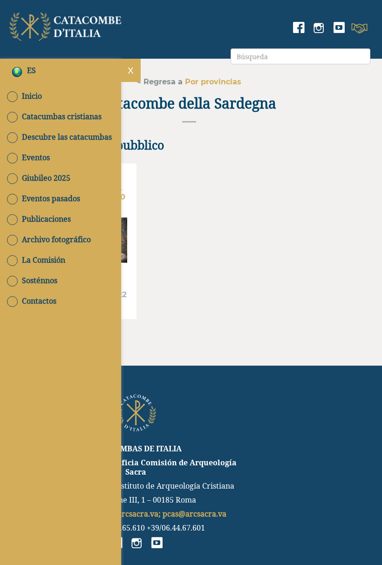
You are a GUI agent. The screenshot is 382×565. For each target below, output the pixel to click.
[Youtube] (339, 28)
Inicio (32, 96)
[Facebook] (299, 28)
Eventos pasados (51, 198)
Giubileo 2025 (46, 178)
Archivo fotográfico (56, 239)
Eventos (36, 157)
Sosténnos (39, 280)
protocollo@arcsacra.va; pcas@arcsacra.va (150, 513)
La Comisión (43, 260)
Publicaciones (46, 219)
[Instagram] (319, 28)
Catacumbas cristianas (62, 116)
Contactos (39, 301)
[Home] (66, 24)
